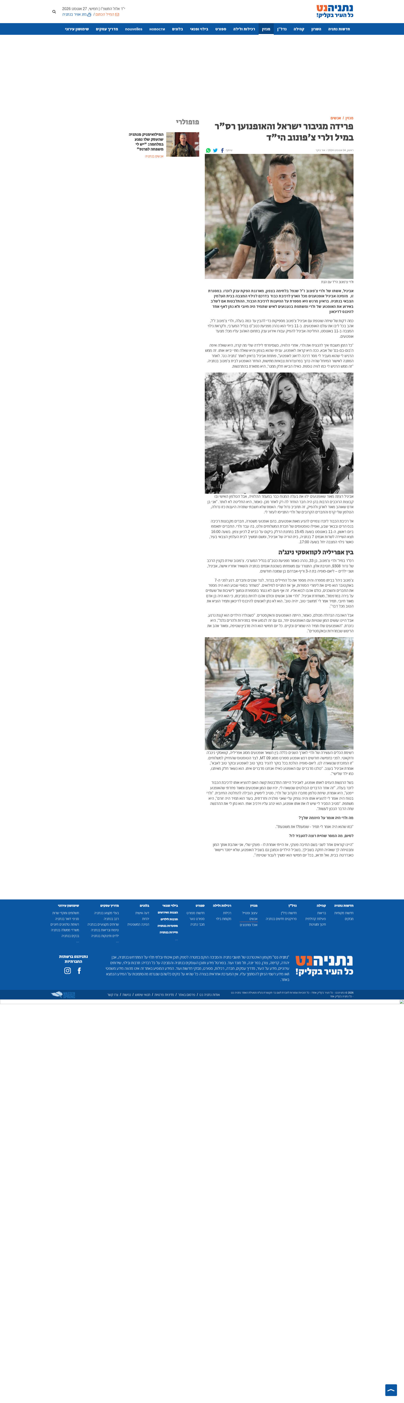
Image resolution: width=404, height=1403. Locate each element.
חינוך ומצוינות (317, 924)
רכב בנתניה (111, 918)
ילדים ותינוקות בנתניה (105, 936)
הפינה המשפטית (138, 924)
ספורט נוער (197, 918)
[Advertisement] (202, 75)
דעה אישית (142, 913)
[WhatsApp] (208, 150)
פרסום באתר (186, 994)
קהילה (299, 29)
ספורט (220, 29)
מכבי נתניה (197, 924)
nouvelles (133, 29)
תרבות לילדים (169, 919)
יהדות (145, 918)
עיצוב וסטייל (249, 913)
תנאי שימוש (142, 994)
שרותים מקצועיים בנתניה (103, 924)
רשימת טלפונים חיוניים (64, 924)
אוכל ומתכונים (248, 925)
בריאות (321, 913)
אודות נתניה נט (209, 994)
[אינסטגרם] (67, 970)
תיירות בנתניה (169, 932)
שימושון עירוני (77, 29)
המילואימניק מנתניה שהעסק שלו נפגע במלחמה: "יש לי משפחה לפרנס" (146, 141)
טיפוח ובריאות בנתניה (105, 930)
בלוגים (177, 29)
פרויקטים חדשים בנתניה (281, 918)
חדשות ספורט (196, 913)
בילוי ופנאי (199, 29)
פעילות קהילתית (315, 918)
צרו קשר (112, 994)
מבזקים (349, 918)
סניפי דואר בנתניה (67, 918)
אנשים (253, 918)
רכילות (227, 913)
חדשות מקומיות (344, 913)
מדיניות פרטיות (164, 994)
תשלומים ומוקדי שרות (65, 913)
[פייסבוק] (79, 970)
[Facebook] (222, 150)
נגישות (127, 994)
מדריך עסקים (107, 29)
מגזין (266, 29)
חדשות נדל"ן (289, 913)
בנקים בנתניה (70, 936)
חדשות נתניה (339, 29)
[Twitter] (215, 150)
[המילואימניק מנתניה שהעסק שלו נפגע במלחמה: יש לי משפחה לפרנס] (182, 144)
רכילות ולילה (244, 29)
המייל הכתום (104, 14)
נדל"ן (282, 29)
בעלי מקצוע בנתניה (106, 913)
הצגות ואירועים (168, 912)
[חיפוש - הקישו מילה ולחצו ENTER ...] (54, 11)
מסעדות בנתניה (168, 925)
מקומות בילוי (223, 918)
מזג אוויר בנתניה (74, 14)
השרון (316, 29)
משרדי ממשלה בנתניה (65, 930)
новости (157, 29)
